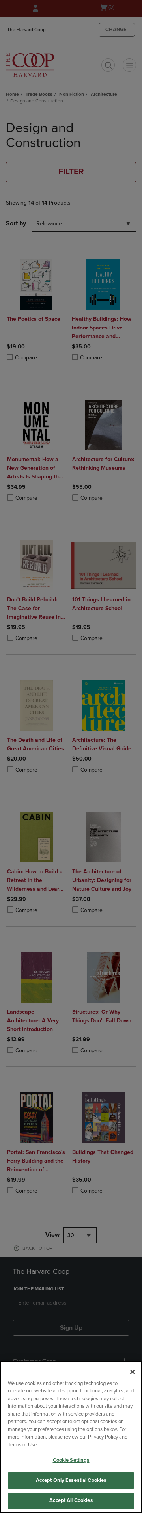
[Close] (132, 1372)
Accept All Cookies (70, 1500)
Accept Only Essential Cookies (71, 1480)
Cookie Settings (71, 1460)
